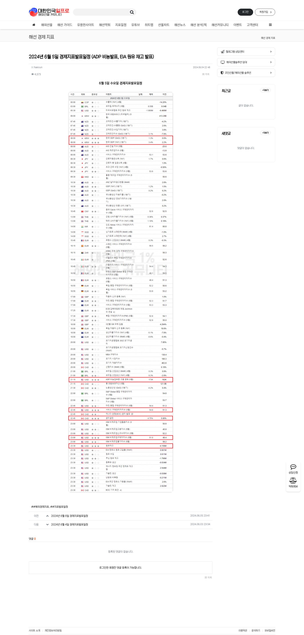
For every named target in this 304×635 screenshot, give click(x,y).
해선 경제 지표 (268, 38)
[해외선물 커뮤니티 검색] (132, 12)
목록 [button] (206, 74)
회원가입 (263, 12)
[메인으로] (34, 25)
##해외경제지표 (40, 506)
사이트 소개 (34, 630)
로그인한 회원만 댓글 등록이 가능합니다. (120, 567)
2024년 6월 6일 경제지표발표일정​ (69, 515)
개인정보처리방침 (53, 630)
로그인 (245, 12)
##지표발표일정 (59, 506)
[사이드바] (270, 25)
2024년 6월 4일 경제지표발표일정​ (69, 524)
